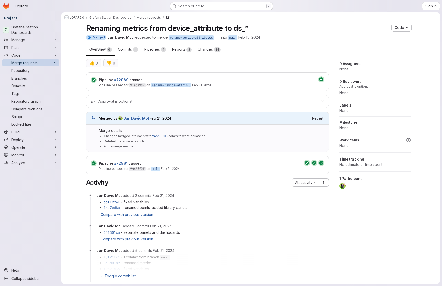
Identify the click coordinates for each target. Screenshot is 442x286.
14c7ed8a (112, 207)
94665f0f (159, 136)
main (232, 38)
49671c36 (112, 269)
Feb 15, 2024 (249, 37)
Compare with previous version (127, 214)
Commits (127, 49)
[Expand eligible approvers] (322, 101)
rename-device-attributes (191, 38)
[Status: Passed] (94, 80)
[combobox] (306, 182)
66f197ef (112, 202)
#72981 (121, 163)
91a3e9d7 (137, 85)
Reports (181, 49)
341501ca (112, 232)
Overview (99, 49)
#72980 (121, 80)
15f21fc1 (112, 257)
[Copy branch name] (217, 37)
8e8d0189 (112, 263)
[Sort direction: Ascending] (325, 182)
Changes (208, 49)
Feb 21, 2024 (201, 85)
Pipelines (154, 49)
